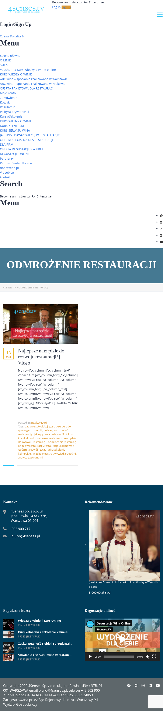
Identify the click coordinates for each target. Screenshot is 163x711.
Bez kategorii (39, 422)
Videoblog (7, 172)
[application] (122, 640)
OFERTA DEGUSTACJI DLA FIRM (21, 149)
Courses (5, 36)
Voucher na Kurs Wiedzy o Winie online (28, 70)
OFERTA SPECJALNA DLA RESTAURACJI (26, 140)
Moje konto (8, 93)
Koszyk (5, 102)
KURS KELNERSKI (12, 126)
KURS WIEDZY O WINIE (16, 74)
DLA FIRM (6, 144)
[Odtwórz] (90, 656)
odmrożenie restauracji (63, 442)
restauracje (51, 446)
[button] (122, 639)
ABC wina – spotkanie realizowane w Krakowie (32, 84)
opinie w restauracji (30, 446)
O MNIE (5, 60)
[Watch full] (40, 324)
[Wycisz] (147, 656)
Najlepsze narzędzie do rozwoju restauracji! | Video (41, 357)
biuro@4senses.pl (25, 536)
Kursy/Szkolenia (11, 116)
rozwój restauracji (40, 449)
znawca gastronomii (30, 457)
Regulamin (7, 107)
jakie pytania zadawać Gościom (54, 434)
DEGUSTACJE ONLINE (15, 154)
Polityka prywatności (14, 112)
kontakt (5, 177)
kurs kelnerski (27, 438)
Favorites (17, 36)
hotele (48, 430)
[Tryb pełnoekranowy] (154, 656)
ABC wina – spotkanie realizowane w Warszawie (34, 79)
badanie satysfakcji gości (40, 426)
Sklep (4, 65)
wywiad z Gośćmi (65, 454)
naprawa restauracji (50, 438)
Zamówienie (8, 98)
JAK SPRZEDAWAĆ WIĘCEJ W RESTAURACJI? (29, 135)
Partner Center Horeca (16, 163)
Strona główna (10, 56)
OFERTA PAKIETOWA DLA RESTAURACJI (27, 88)
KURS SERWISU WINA (15, 130)
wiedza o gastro (43, 454)
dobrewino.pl (9, 168)
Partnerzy (7, 158)
